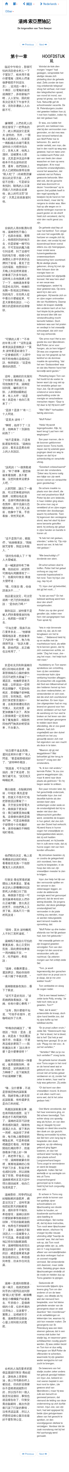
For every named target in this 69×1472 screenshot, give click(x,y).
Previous (29, 44)
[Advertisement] (34, 34)
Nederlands (50, 3)
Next (42, 44)
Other (8, 11)
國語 (29, 3)
